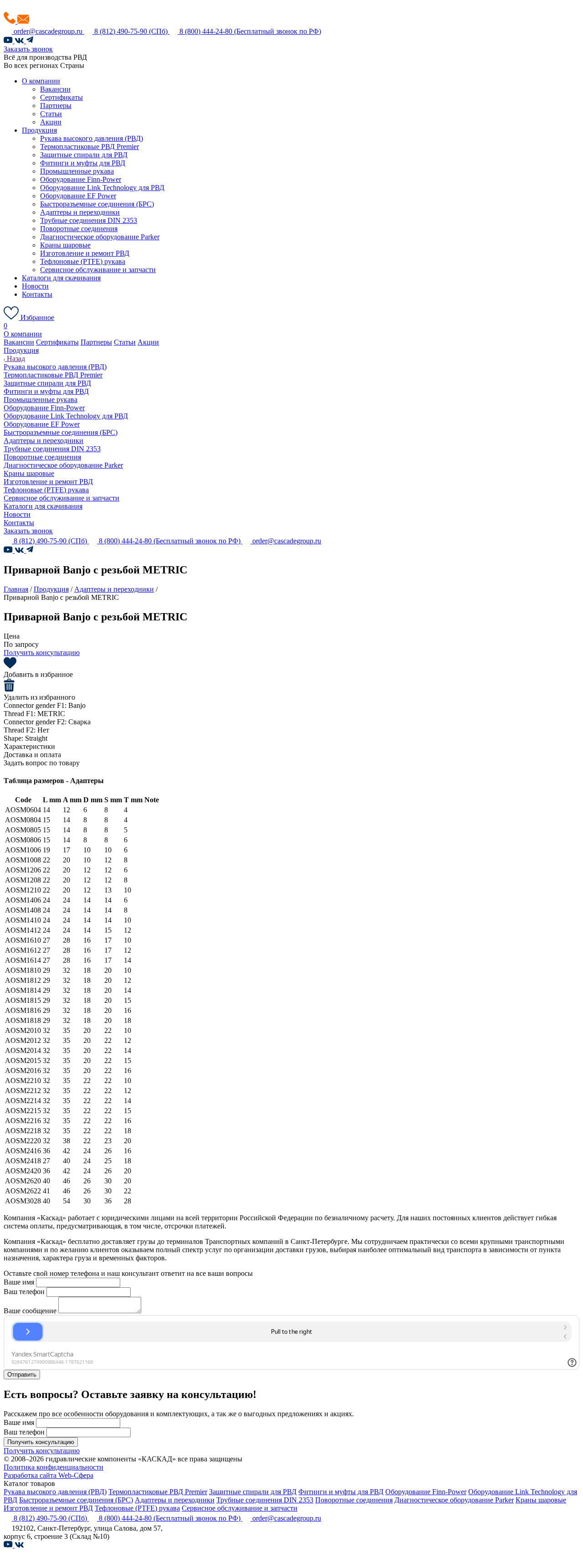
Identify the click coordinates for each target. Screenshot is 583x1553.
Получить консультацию (42, 652)
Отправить (21, 1374)
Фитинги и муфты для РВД (82, 163)
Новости (35, 286)
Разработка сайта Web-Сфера (48, 1475)
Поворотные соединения (79, 228)
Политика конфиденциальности (53, 1467)
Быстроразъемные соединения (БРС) (97, 204)
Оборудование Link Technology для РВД (102, 187)
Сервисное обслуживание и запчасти (98, 269)
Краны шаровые (65, 245)
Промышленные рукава (77, 171)
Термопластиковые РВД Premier (89, 146)
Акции (50, 122)
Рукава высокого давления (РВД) (91, 138)
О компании (41, 81)
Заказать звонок (28, 49)
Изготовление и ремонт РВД (84, 253)
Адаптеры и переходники (80, 212)
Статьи (51, 114)
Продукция (39, 130)
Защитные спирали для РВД (84, 155)
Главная (16, 589)
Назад (15, 358)
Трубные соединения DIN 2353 (88, 220)
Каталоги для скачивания (61, 278)
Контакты (37, 294)
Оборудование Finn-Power (80, 179)
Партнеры (56, 105)
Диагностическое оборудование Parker (99, 237)
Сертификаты (61, 97)
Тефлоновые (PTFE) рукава (82, 261)
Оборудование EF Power (78, 196)
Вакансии (55, 89)
